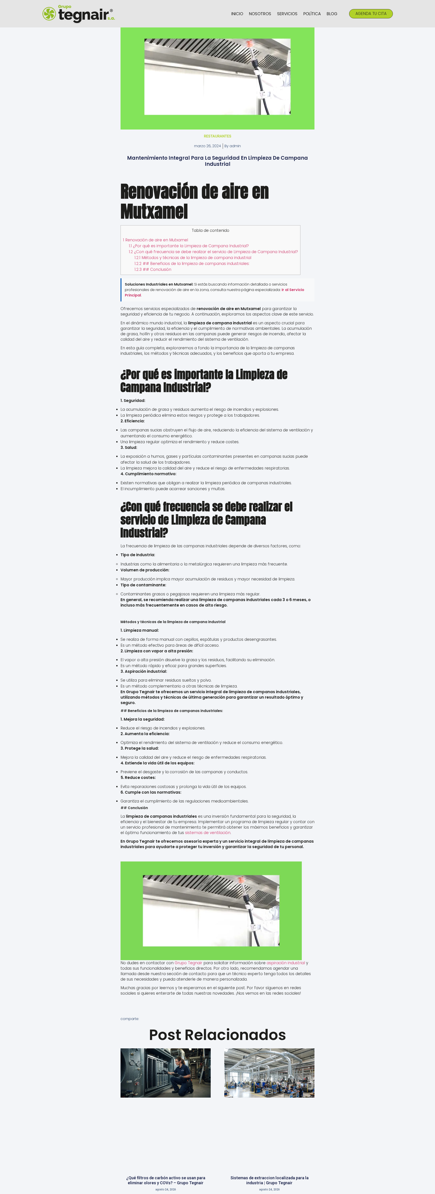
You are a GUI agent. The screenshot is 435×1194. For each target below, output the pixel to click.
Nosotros (260, 14)
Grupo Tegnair (188, 963)
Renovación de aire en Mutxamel (155, 240)
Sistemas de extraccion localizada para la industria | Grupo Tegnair (269, 1180)
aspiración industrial (286, 963)
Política (312, 14)
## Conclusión (153, 269)
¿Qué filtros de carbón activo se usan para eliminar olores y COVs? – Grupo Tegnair (165, 1180)
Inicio (237, 14)
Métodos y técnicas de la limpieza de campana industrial (193, 257)
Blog (332, 14)
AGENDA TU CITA (371, 13)
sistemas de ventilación (207, 832)
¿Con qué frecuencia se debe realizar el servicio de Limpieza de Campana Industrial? (213, 251)
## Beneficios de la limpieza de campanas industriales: (192, 263)
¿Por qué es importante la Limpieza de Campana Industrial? (189, 246)
